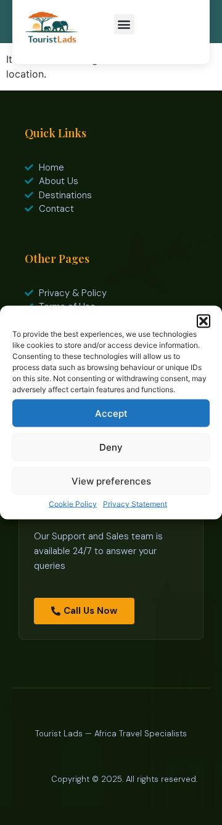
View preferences (111, 480)
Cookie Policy (73, 504)
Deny (111, 447)
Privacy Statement (135, 504)
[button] (203, 321)
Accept (111, 413)
